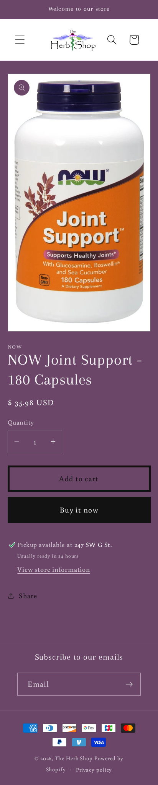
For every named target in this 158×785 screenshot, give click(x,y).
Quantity (21, 422)
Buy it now (79, 509)
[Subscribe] (129, 684)
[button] (20, 40)
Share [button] (28, 595)
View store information (53, 569)
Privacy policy (94, 769)
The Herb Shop (74, 758)
